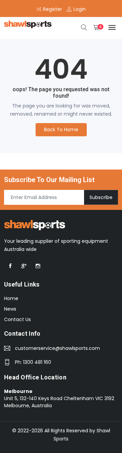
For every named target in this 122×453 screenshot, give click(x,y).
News (10, 309)
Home (11, 298)
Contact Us (17, 319)
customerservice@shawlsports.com (57, 348)
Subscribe (101, 197)
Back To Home (61, 129)
